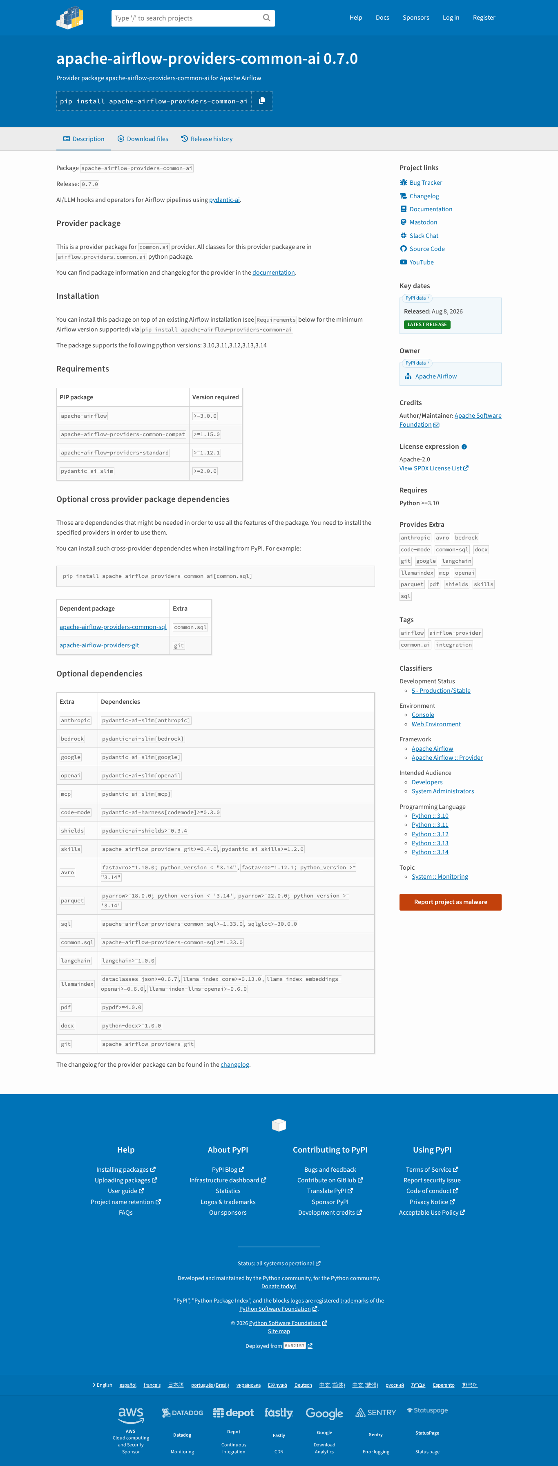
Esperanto (444, 1385)
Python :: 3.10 (430, 815)
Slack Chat (424, 235)
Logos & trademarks (228, 1201)
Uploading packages (122, 1180)
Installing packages (122, 1169)
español (128, 1385)
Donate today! (279, 1286)
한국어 (470, 1385)
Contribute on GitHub (326, 1180)
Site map (279, 1331)
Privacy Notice (429, 1201)
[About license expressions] (464, 447)
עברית (418, 1385)
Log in (451, 17)
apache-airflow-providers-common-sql (113, 626)
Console (423, 714)
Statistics (228, 1190)
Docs (382, 17)
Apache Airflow (435, 376)
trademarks (354, 1300)
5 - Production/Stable (441, 690)
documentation (273, 272)
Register (484, 17)
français (152, 1385)
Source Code (427, 248)
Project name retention (122, 1201)
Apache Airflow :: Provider (447, 757)
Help (356, 17)
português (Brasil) (210, 1385)
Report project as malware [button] (450, 902)
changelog (235, 1064)
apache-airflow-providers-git (99, 645)
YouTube (422, 262)
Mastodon (423, 222)
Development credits (326, 1212)
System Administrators (443, 791)
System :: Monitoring (440, 876)
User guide (122, 1190)
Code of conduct (428, 1190)
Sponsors (416, 17)
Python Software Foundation (275, 1309)
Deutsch (303, 1385)
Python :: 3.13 (430, 843)
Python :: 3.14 (430, 852)
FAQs (126, 1212)
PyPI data (416, 298)
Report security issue (432, 1180)
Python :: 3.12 (430, 834)
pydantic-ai (224, 199)
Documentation (431, 209)
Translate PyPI (326, 1190)
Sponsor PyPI (330, 1201)
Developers (427, 782)
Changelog (424, 196)
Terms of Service (428, 1169)
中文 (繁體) (365, 1385)
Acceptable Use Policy (428, 1212)
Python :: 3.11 (430, 824)
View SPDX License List (431, 468)
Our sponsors (228, 1212)
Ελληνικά (277, 1385)
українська (249, 1385)
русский (395, 1385)
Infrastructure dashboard (224, 1180)
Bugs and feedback (330, 1169)
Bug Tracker (426, 182)
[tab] (83, 139)
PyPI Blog (224, 1169)
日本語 (176, 1385)
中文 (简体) (332, 1385)
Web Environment (436, 724)
